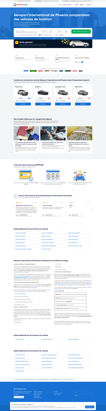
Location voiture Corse (20, 242)
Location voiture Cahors (47, 364)
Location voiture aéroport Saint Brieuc (76, 367)
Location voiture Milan (46, 249)
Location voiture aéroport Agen (21, 361)
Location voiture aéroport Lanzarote (49, 355)
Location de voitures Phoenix (54, 379)
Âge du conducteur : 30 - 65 (46, 34)
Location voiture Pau (19, 339)
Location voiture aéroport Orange (49, 358)
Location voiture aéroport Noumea (75, 364)
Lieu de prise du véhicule (20, 30)
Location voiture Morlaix (47, 361)
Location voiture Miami (73, 242)
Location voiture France (20, 355)
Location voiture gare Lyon (47, 339)
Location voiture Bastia (73, 239)
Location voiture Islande (20, 236)
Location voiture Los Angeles (48, 242)
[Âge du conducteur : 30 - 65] (39, 35)
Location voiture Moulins (73, 361)
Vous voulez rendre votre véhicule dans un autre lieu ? (27, 34)
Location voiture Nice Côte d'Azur (75, 246)
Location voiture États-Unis (47, 233)
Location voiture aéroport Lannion (22, 364)
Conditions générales (38, 397)
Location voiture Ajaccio (20, 239)
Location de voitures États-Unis (42, 379)
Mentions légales (37, 394)
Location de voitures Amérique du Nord (27, 379)
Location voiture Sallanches (74, 355)
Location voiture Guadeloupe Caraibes (23, 249)
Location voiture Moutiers (47, 367)
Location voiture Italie (46, 236)
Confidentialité (36, 396)
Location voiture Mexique (73, 339)
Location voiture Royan (20, 358)
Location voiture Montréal (20, 246)
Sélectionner (23, 104)
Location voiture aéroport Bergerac (75, 358)
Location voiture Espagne (20, 233)
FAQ (59, 4)
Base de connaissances (38, 391)
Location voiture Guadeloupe (74, 233)
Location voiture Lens (19, 367)
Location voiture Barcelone (47, 239)
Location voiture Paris (19, 371)
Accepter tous (90, 407)
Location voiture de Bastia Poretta (49, 246)
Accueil (17, 379)
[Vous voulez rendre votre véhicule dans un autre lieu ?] (15, 35)
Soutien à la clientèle (66, 4)
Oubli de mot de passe (58, 393)
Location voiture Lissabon (73, 236)
